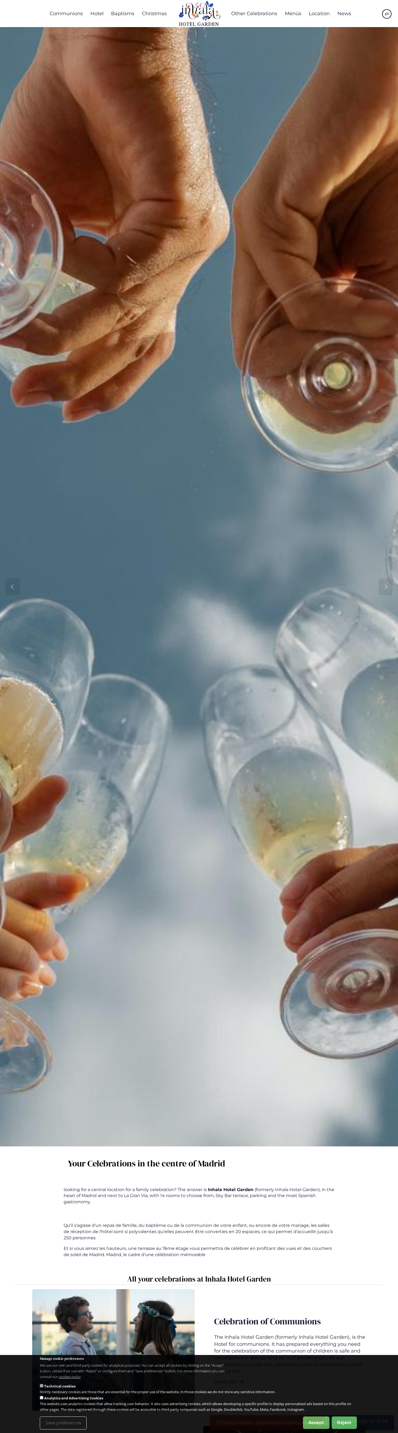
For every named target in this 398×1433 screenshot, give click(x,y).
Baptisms (122, 13)
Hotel (97, 13)
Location (319, 13)
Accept (316, 1422)
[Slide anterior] (12, 586)
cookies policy (70, 1376)
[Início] (199, 13)
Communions (66, 13)
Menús (293, 13)
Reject (344, 1422)
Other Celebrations (254, 13)
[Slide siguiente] (386, 586)
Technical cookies (60, 1386)
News (344, 13)
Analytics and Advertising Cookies (73, 1398)
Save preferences (63, 1422)
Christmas (154, 13)
